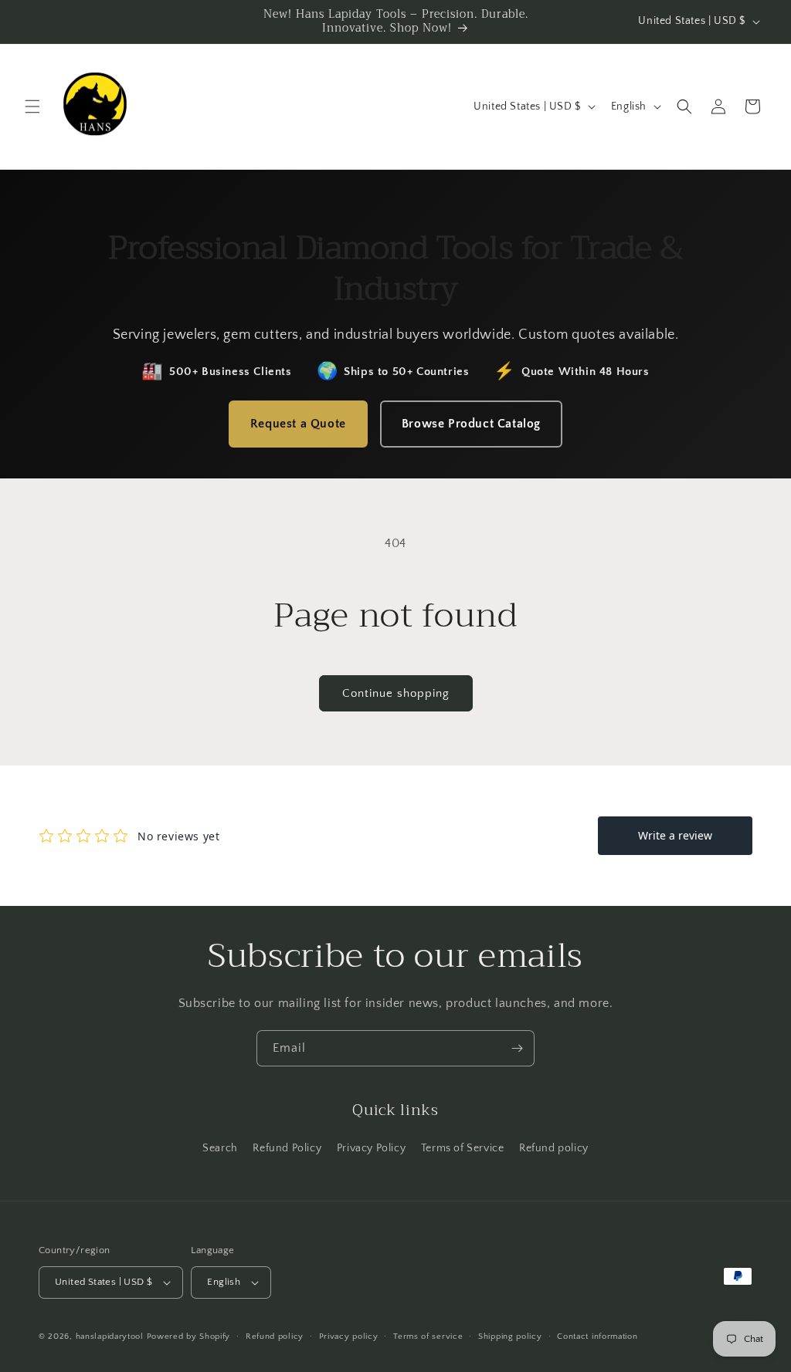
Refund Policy (287, 1148)
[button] (32, 106)
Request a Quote (298, 424)
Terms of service (428, 1336)
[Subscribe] (517, 1048)
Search (220, 1148)
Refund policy (554, 1148)
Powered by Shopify (189, 1336)
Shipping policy (510, 1336)
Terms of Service (462, 1148)
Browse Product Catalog (471, 424)
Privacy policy (349, 1336)
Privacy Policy (371, 1148)
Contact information (597, 1336)
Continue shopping (396, 693)
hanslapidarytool (110, 1336)
